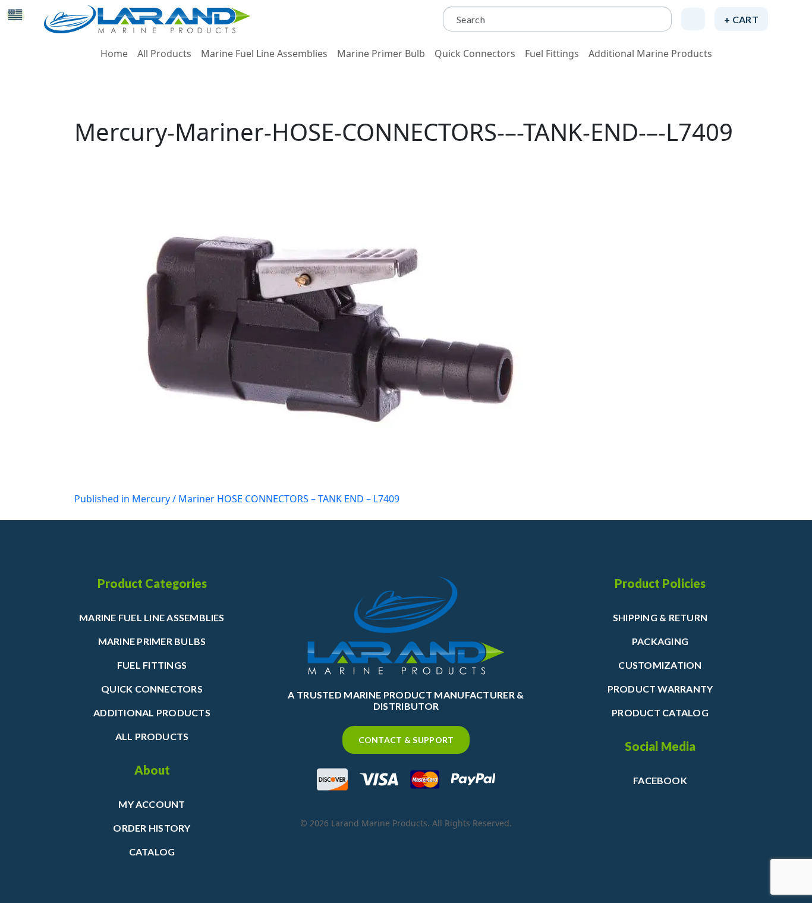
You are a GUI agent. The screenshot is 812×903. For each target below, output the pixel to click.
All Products (164, 53)
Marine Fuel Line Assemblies (264, 53)
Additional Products (151, 712)
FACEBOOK (660, 780)
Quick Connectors (475, 53)
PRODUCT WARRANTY (660, 688)
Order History (151, 827)
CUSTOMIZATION (659, 665)
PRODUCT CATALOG (660, 712)
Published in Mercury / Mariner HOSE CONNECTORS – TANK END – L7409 (236, 498)
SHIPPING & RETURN (660, 617)
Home (114, 53)
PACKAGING (660, 641)
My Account (151, 804)
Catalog (152, 851)
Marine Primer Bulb (381, 53)
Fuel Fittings (552, 53)
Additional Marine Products (650, 53)
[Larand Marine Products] (147, 19)
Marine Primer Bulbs (152, 641)
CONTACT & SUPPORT (406, 740)
